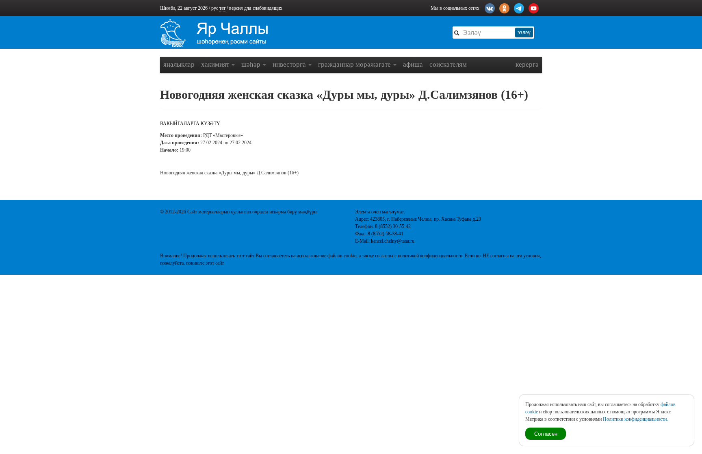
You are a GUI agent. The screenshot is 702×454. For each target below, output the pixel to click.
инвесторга (290, 64)
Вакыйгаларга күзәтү (190, 123)
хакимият (216, 64)
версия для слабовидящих (255, 8)
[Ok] (504, 7)
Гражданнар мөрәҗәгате (355, 64)
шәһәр (251, 64)
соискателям (448, 64)
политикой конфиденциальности (430, 255)
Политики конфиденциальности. (635, 419)
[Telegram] (519, 7)
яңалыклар (179, 64)
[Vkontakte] (489, 7)
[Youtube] (533, 7)
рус (214, 8)
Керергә (527, 64)
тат (222, 8)
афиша (413, 64)
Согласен (545, 433)
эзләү (524, 32)
